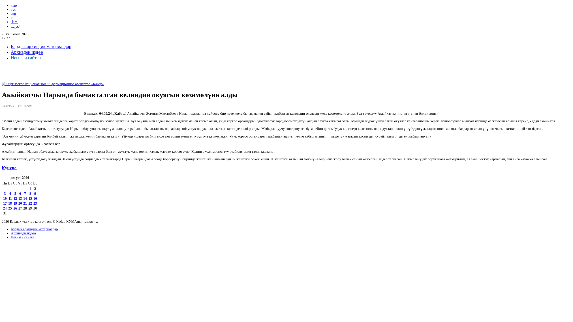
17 (5, 203)
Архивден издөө (27, 52)
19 (15, 203)
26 (15, 208)
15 (30, 198)
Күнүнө (9, 167)
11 (10, 198)
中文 (14, 22)
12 (15, 198)
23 (35, 203)
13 (20, 198)
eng (13, 13)
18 (10, 203)
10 (5, 198)
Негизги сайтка (26, 57)
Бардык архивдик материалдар (41, 46)
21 (25, 203)
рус (13, 9)
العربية (16, 26)
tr (12, 17)
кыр (14, 5)
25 (10, 208)
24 (5, 208)
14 (25, 198)
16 (35, 198)
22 (30, 203)
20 (20, 203)
